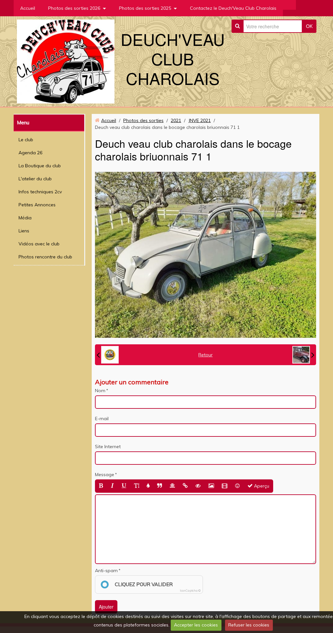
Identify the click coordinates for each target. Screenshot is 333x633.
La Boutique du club (40, 166)
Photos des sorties (143, 120)
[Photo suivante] (303, 355)
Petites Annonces (37, 205)
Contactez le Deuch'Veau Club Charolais (233, 8)
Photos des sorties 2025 (145, 8)
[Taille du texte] (136, 486)
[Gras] (101, 486)
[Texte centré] (172, 486)
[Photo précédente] (108, 355)
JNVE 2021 (199, 120)
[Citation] (159, 486)
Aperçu (261, 486)
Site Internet (108, 446)
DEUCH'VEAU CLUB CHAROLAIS (173, 58)
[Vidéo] (224, 486)
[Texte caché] (198, 486)
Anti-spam (106, 570)
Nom (100, 390)
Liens (24, 231)
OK (309, 26)
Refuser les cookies (248, 625)
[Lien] (185, 486)
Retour (205, 355)
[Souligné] (124, 486)
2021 (176, 120)
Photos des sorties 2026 (74, 8)
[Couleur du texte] (148, 486)
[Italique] (112, 486)
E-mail (102, 418)
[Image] (211, 486)
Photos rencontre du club (45, 257)
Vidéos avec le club (39, 244)
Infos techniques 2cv (40, 192)
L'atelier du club (35, 179)
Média (25, 218)
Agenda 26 (30, 153)
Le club (26, 140)
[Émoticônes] (237, 486)
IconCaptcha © (190, 590)
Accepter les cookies (196, 625)
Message (104, 474)
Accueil (27, 8)
